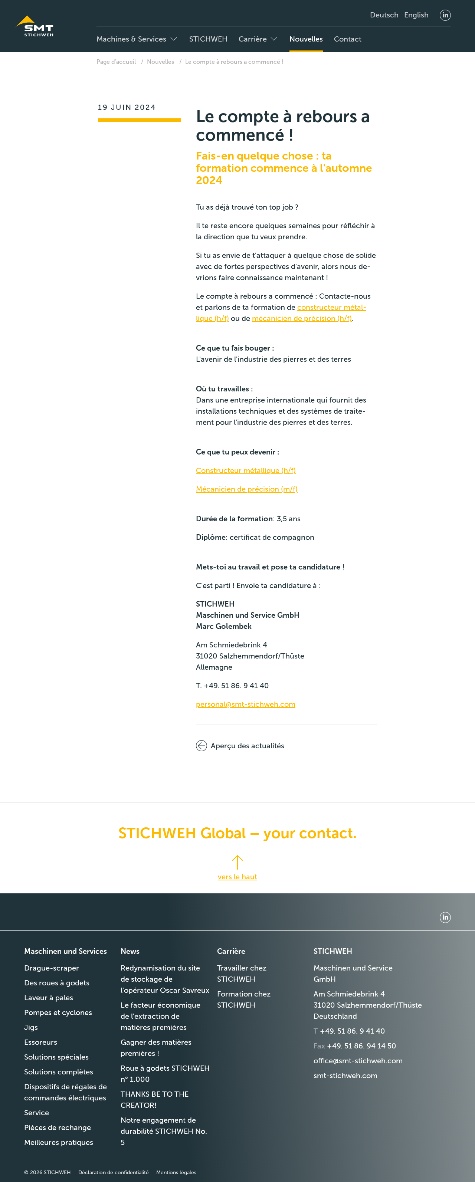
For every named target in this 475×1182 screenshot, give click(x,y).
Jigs (31, 1027)
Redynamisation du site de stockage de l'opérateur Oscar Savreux (165, 979)
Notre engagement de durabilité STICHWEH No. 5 (164, 1131)
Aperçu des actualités (247, 745)
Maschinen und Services (65, 951)
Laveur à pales (48, 997)
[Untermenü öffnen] (173, 39)
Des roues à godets (56, 982)
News (130, 951)
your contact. (310, 833)
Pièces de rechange (57, 1127)
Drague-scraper (51, 967)
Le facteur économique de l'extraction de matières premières (160, 1016)
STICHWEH (208, 39)
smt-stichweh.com (345, 1075)
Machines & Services (131, 39)
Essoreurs (40, 1042)
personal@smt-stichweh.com (245, 704)
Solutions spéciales (56, 1057)
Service (36, 1112)
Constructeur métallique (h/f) (246, 470)
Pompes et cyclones (58, 1012)
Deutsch (384, 14)
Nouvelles (306, 39)
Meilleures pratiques (58, 1142)
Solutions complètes (58, 1071)
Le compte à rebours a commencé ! (234, 61)
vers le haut (237, 876)
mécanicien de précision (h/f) (302, 318)
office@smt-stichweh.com (358, 1060)
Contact (347, 39)
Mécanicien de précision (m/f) (247, 489)
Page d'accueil (116, 61)
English (416, 14)
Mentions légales (176, 1172)
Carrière (253, 39)
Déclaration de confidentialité (113, 1172)
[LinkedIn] (445, 15)
